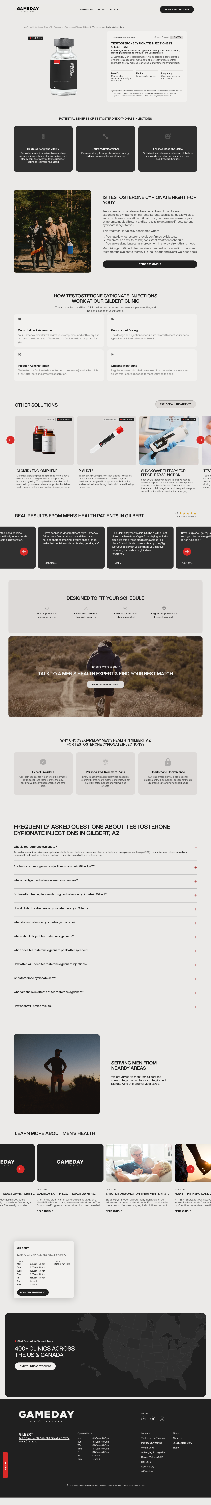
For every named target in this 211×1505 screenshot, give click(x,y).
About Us (177, 1438)
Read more (118, 553)
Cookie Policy (139, 1485)
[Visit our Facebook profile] (152, 1419)
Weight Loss (147, 1447)
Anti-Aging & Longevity (153, 1452)
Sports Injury (147, 1466)
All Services (147, 1471)
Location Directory (182, 1443)
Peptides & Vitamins (151, 1443)
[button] (87, 9)
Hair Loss (146, 1462)
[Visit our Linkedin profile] (162, 1419)
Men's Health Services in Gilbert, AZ (38, 27)
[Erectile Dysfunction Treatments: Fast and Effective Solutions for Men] (139, 1164)
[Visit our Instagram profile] (143, 1419)
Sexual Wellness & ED (152, 1457)
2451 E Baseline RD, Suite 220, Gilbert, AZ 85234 (44, 1438)
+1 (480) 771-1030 (28, 1441)
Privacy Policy (127, 1485)
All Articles (42, 1189)
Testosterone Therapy (153, 1438)
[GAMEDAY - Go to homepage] (46, 1416)
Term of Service (114, 1485)
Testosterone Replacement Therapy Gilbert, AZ (72, 27)
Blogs (114, 9)
